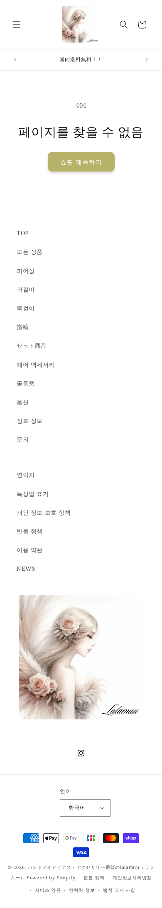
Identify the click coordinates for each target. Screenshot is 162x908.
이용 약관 (30, 550)
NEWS (26, 568)
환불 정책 (94, 877)
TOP (23, 233)
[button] (16, 24)
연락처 (26, 475)
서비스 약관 (48, 890)
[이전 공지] (15, 60)
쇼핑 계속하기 (81, 162)
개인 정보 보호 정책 (44, 512)
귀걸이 (26, 289)
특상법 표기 (33, 494)
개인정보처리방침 (132, 877)
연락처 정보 (82, 890)
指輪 (23, 327)
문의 (23, 439)
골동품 (26, 383)
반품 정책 (30, 531)
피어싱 (26, 271)
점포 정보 (30, 421)
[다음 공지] (146, 60)
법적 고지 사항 (119, 890)
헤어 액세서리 (36, 364)
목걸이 (26, 308)
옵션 (23, 402)
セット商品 (32, 345)
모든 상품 (30, 251)
